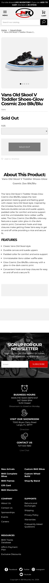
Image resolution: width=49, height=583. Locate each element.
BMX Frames (7, 481)
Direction (24, 429)
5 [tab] (28, 84)
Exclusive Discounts (11, 554)
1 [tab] (20, 84)
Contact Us (6, 508)
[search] (43, 22)
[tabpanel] (24, 60)
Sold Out (24, 147)
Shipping (29, 510)
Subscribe (39, 364)
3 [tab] (24, 84)
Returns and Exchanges (30, 504)
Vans (3, 109)
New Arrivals (8, 469)
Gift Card (6, 485)
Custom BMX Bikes (34, 469)
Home (4, 30)
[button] (5, 13)
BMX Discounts (9, 490)
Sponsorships (8, 512)
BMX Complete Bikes (9, 475)
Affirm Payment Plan (9, 548)
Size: (3, 126)
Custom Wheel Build (32, 475)
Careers (5, 521)
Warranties (30, 519)
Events (4, 517)
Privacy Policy (31, 515)
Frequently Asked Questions (33, 525)
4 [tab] (26, 84)
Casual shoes (15, 30)
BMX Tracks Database (7, 541)
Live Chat (24, 450)
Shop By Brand (32, 481)
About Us (6, 503)
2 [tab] (22, 84)
